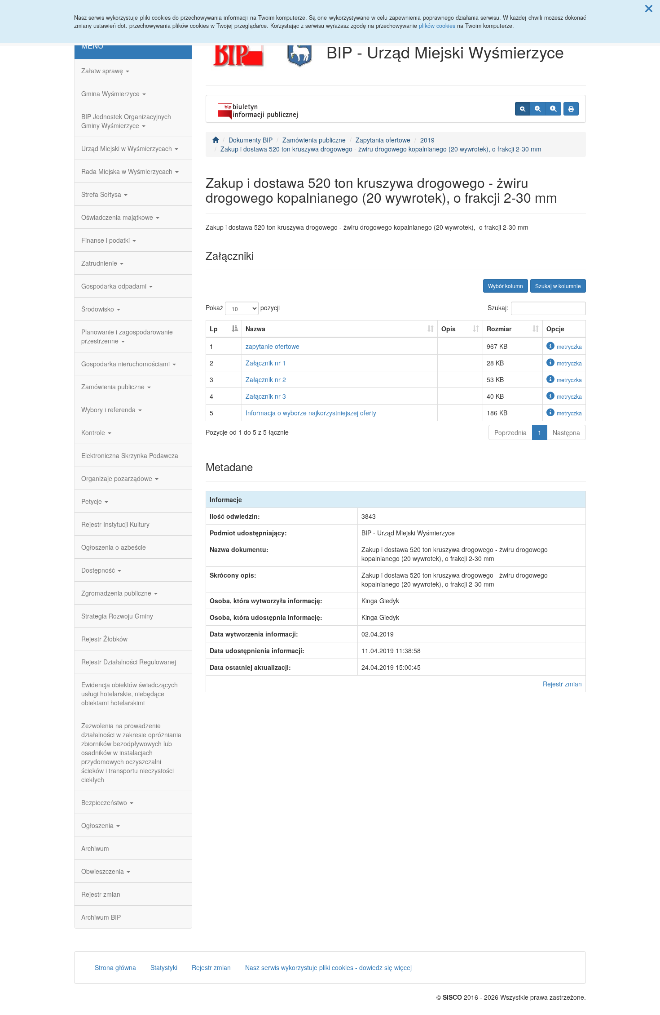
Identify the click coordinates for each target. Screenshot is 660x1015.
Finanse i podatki (106, 240)
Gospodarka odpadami (114, 285)
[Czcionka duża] (553, 109)
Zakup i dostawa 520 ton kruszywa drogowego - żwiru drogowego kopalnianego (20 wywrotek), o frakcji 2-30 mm (380, 148)
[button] (648, 8)
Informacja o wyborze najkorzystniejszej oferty (311, 412)
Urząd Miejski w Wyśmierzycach (127, 148)
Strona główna (115, 967)
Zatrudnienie (100, 262)
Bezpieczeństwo (105, 802)
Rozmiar (499, 328)
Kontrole (94, 432)
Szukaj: (498, 307)
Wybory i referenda (109, 409)
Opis (448, 328)
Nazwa (255, 328)
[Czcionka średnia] (538, 109)
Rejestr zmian (100, 894)
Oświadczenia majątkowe (118, 217)
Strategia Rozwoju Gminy (117, 615)
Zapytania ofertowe (383, 139)
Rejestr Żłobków (104, 638)
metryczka (569, 347)
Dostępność (99, 569)
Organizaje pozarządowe (117, 478)
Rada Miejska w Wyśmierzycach (127, 171)
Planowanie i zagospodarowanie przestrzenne (127, 336)
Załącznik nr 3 (266, 396)
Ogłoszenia (98, 825)
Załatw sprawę (103, 70)
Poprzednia (510, 432)
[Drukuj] (571, 109)
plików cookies (437, 26)
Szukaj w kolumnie (558, 285)
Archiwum (95, 848)
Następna (566, 432)
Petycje (92, 501)
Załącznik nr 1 (266, 362)
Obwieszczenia (103, 871)
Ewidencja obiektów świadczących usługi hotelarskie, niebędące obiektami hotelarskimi (129, 693)
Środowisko (98, 308)
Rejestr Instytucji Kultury (115, 524)
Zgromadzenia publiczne (117, 592)
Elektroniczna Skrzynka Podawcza (129, 455)
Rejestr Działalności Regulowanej (128, 661)
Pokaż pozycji (243, 307)
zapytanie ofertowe (272, 346)
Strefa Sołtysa (102, 194)
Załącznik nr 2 (266, 379)
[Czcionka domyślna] (522, 109)
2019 (427, 139)
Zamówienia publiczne (113, 386)
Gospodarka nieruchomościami (126, 363)
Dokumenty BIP (251, 139)
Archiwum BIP (101, 917)
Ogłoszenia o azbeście (113, 547)
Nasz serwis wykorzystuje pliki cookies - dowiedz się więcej (328, 967)
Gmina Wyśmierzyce (111, 93)
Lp (214, 328)
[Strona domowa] (215, 139)
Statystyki (163, 967)
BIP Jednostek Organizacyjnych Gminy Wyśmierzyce (126, 121)
